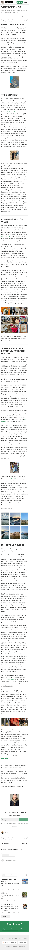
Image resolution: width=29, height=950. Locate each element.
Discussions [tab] (14, 875)
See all (5, 916)
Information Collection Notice (17, 825)
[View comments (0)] (8, 20)
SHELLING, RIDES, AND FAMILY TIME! (10, 884)
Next (23, 843)
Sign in (25, 2)
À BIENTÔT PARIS (7, 904)
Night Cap (14, 479)
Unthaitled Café (12, 112)
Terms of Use (22, 823)
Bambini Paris (10, 679)
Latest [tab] (7, 875)
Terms (15, 938)
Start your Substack (10, 942)
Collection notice (22, 938)
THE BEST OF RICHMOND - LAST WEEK (10, 896)
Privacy (11, 938)
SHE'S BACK (5, 893)
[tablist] (8, 855)
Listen (25, 16)
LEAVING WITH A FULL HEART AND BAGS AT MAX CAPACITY (9, 907)
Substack (6, 946)
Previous (6, 843)
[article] (14, 884)
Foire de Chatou (6, 236)
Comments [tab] (5, 855)
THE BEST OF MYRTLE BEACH (8, 880)
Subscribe (19, 2)
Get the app (22, 942)
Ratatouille (4, 758)
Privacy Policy (14, 826)
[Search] (26, 875)
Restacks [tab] (12, 855)
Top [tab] (3, 875)
